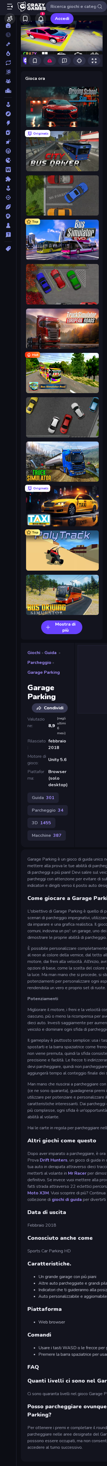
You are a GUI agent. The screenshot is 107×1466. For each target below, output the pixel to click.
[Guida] (8, 151)
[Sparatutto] (8, 197)
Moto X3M (38, 1193)
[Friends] (9, 18)
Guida (50, 653)
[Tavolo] (8, 225)
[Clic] (8, 141)
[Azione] (8, 123)
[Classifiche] (8, 90)
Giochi (33, 653)
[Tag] (8, 248)
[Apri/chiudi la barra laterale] (9, 6)
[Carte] (8, 132)
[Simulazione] (8, 188)
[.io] (8, 160)
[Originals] (8, 72)
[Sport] (8, 206)
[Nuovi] (8, 44)
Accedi (62, 19)
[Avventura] (8, 113)
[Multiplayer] (8, 81)
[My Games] (25, 18)
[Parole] (8, 169)
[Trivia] (8, 234)
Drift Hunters (53, 1160)
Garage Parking (43, 672)
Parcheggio (39, 663)
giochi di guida (67, 1200)
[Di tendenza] (8, 53)
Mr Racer (77, 1173)
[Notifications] (40, 18)
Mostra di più (65, 627)
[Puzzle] (8, 179)
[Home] (8, 25)
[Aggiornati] (8, 62)
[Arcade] (8, 104)
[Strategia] (8, 216)
